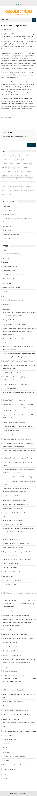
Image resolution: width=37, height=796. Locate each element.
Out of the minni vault (9, 748)
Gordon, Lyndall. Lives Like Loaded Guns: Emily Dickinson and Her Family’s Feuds (19, 452)
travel (3, 190)
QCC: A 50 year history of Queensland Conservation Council (18, 220)
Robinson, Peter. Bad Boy (10, 647)
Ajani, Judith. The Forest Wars (11, 320)
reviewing (29, 179)
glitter (3, 171)
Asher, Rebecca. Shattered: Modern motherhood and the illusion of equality (18, 347)
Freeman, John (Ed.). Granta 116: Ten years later (17, 439)
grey (16, 171)
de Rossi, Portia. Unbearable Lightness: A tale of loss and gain (18, 394)
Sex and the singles (9, 752)
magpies (4, 175)
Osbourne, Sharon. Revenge (11, 630)
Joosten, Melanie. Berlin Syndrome (13, 520)
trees (9, 190)
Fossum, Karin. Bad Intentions (12, 435)
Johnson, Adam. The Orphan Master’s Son (15, 504)
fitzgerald (18, 167)
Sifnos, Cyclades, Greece (10, 279)
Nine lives (6, 744)
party (3, 179)
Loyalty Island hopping (9, 270)
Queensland (19, 179)
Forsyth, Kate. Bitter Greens (11, 430)
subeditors (30, 183)
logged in (13, 136)
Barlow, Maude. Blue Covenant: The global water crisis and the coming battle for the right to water (19, 355)
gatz (32, 167)
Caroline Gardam (18, 11)
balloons (11, 160)
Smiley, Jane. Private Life (10, 667)
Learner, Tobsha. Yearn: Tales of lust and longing (17, 559)
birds (18, 160)
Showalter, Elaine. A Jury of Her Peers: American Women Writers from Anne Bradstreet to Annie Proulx (19, 661)
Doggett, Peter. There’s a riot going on (14, 400)
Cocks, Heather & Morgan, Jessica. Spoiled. (15, 384)
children (4, 164)
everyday (4, 167)
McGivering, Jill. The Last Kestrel (12, 580)
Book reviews (7, 309)
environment (26, 164)
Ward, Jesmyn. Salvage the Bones (13, 701)
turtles (16, 190)
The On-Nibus (7, 686)
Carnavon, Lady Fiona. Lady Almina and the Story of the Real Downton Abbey (19, 366)
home (22, 171)
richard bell (13, 183)
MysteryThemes (21, 793)
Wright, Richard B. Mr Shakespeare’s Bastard (16, 710)
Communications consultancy (11, 254)
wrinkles (32, 190)
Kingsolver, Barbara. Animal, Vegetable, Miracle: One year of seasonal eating (18, 553)
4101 (3, 156)
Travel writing (7, 259)
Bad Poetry (6, 297)
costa (11, 164)
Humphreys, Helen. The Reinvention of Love (16, 496)
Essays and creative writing (11, 719)
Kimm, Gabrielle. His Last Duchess (13, 548)
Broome (5, 262)
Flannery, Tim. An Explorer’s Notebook (14, 422)
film (11, 167)
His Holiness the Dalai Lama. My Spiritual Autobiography (19, 477)
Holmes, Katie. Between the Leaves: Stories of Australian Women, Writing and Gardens (16, 490)
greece (10, 171)
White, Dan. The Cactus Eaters (11, 706)
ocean (27, 175)
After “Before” (7, 230)
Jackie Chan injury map (9, 739)
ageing (16, 156)
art (22, 156)
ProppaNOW (6, 206)
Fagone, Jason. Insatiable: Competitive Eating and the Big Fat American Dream (19, 416)
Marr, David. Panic (8, 576)
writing (4, 194)
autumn (28, 156)
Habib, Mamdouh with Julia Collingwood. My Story (17, 458)
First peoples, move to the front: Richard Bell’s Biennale (19, 731)
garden (26, 167)
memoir (12, 175)
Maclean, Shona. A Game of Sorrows (13, 572)
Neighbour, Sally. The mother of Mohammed (16, 615)
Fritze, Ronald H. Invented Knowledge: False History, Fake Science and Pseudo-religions (18, 444)
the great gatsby (27, 187)
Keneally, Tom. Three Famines (12, 539)
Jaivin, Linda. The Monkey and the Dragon (15, 500)
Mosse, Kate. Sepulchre (10, 611)
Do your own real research (11, 234)
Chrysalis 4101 (7, 226)
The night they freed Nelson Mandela (14, 756)
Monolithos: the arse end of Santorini (14, 275)
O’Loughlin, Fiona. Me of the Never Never (15, 634)
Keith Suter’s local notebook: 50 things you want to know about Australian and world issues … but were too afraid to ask (19, 532)
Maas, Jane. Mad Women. (10, 568)
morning (19, 175)
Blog (4, 774)
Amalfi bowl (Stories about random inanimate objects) (18, 723)
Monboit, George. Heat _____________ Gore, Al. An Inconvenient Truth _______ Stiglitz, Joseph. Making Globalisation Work (19, 603)
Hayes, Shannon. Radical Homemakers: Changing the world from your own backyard (18, 471)
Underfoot (6, 761)
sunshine (4, 187)
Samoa (5, 292)
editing (18, 164)
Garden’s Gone (7, 735)
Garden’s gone (7, 210)
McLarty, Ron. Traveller (9, 584)
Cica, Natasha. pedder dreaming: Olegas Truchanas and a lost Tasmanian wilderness (19, 378)
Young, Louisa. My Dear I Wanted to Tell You (15, 714)
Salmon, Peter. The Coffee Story (12, 655)
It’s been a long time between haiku (13, 300)
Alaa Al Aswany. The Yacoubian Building (14, 324)
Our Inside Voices (8, 239)
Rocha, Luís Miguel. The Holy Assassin (14, 651)
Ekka (4, 727)
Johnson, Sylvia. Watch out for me (13, 509)
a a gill (10, 156)
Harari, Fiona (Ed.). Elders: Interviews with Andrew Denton (17, 463)
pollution (10, 179)
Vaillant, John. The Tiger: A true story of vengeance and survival (19, 695)
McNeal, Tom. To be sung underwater (14, 589)
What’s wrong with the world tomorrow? (15, 765)
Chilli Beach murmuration (10, 266)
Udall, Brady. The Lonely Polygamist (13, 690)
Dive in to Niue (7, 283)
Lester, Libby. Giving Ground (11, 563)
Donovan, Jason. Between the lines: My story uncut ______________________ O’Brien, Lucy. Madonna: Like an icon (18, 407)
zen (10, 194)
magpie (29, 171)
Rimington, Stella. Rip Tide (10, 642)
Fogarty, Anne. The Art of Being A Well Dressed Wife (18, 426)
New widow (6, 304)
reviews (4, 183)
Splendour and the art (9, 214)
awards (4, 160)
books (25, 160)
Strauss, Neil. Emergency (10, 671)
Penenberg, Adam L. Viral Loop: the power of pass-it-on (19, 638)
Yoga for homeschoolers (10, 769)
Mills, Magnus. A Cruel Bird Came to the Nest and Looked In (19, 594)
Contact (5, 778)
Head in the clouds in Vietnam (11, 287)
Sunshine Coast (15, 187)
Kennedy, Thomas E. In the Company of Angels (16, 543)
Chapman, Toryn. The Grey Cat (12, 373)
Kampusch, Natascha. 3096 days (12, 524)
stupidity (21, 183)
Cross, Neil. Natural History (10, 388)
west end (24, 190)
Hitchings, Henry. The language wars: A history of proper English (19, 482)
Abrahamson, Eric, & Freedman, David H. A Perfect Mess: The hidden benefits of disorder (19, 314)
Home (5, 250)
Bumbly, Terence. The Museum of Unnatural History (18, 361)
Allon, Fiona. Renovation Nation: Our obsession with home (18, 340)
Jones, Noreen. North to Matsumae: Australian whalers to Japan (19, 514)
